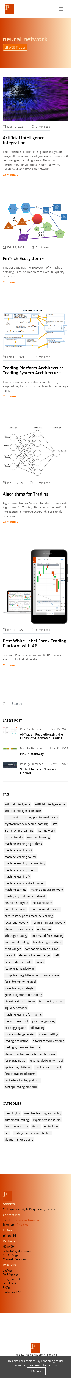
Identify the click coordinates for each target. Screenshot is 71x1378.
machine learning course (21, 857)
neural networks (15, 909)
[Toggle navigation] (61, 9)
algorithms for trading (19, 929)
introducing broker (51, 1001)
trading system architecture (22, 1047)
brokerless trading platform (22, 1080)
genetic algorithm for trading (23, 995)
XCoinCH (8, 1246)
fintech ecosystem (16, 1126)
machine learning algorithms (23, 844)
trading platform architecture (32, 1133)
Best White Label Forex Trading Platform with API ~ (34, 643)
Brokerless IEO (12, 1292)
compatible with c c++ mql (42, 949)
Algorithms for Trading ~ (27, 494)
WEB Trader (17, 47)
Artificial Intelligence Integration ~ (23, 140)
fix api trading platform (20, 968)
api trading (44, 929)
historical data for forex (20, 1001)
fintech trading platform (20, 1073)
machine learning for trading (23, 1014)
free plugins (12, 1113)
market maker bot (16, 1021)
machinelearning (15, 889)
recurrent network (16, 922)
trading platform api (48, 1067)
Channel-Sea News (15, 1259)
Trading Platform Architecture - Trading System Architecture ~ (34, 370)
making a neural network (46, 889)
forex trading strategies (20, 988)
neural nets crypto (16, 903)
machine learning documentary (25, 863)
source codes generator (20, 1034)
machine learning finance (21, 870)
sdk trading (37, 1028)
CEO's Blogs (10, 1255)
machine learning (38, 837)
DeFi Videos (10, 1274)
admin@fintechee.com (25, 1220)
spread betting (48, 1034)
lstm (54, 824)
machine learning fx (17, 876)
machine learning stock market (25, 883)
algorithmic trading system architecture (30, 1054)
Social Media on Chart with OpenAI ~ (39, 771)
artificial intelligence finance (23, 811)
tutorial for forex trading (48, 1041)
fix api (40, 962)
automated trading (17, 942)
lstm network (46, 830)
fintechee (23, 1224)
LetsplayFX (9, 1283)
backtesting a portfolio (47, 942)
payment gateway (43, 1021)
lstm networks (14, 837)
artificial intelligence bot (50, 804)
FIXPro (7, 1287)
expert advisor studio (18, 962)
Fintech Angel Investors (17, 1251)
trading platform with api (46, 1060)
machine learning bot (18, 850)
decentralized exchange (34, 955)
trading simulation (16, 1041)
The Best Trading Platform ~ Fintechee (35, 1354)
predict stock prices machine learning (29, 916)
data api (10, 955)
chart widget (13, 949)
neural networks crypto (45, 909)
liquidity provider (16, 1008)
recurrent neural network (48, 922)
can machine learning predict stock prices (31, 817)
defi (56, 955)
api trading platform (18, 1067)
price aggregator (15, 1028)
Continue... (10, 175)
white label (51, 1126)
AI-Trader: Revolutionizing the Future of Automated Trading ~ (42, 736)
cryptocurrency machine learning (26, 824)
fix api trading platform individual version (32, 975)
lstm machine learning (19, 830)
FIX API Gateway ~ (33, 754)
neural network (42, 903)
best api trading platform (21, 1087)
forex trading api (15, 1060)
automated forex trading (47, 936)
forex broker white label (20, 981)
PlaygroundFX (11, 1279)
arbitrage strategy (16, 936)
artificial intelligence (17, 804)
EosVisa (8, 1270)
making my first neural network (25, 896)
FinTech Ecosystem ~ (23, 258)
